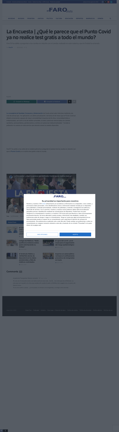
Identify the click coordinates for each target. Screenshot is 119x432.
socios (44, 203)
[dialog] (59, 216)
